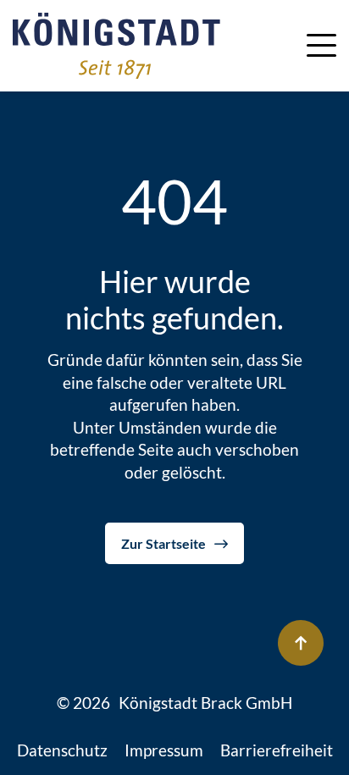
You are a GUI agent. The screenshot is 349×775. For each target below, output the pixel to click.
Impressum (164, 750)
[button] (321, 43)
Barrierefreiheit (276, 750)
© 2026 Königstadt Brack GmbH (174, 702)
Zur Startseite (163, 543)
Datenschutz (62, 750)
